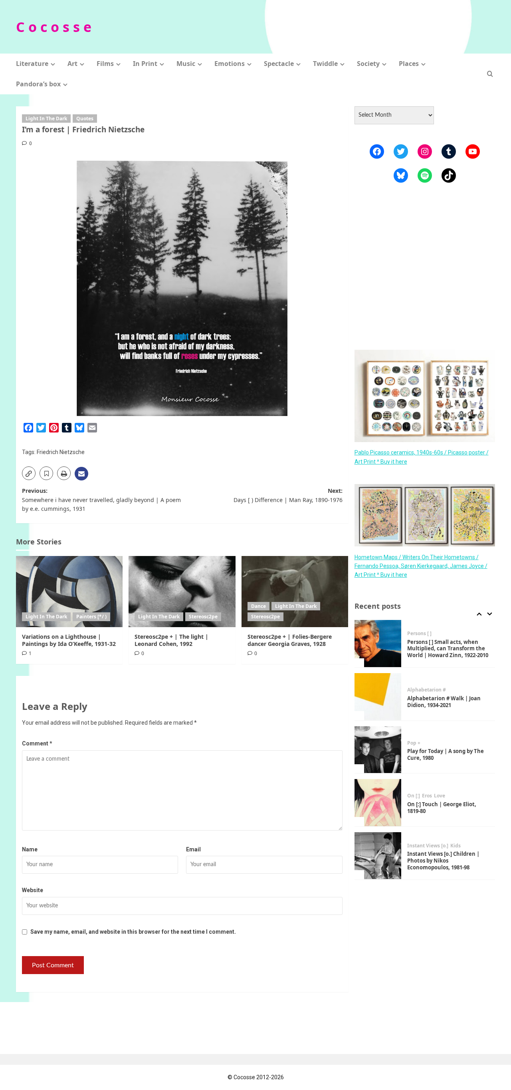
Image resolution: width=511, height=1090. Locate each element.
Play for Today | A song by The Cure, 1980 (445, 702)
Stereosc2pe (203, 616)
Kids (455, 793)
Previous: (101, 499)
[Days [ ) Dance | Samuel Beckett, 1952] (378, 855)
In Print (145, 63)
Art (72, 63)
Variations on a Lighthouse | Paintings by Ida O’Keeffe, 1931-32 (69, 640)
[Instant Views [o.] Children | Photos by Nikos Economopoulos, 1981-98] (378, 803)
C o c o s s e (53, 27)
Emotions (229, 63)
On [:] (413, 743)
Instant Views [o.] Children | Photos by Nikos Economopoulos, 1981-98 (443, 807)
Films (105, 63)
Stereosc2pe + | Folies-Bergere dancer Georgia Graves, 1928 (290, 640)
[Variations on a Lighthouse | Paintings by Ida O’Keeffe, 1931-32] (69, 591)
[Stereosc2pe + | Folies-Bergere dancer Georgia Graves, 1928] (295, 591)
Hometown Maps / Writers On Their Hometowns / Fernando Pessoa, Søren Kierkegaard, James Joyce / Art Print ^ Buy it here (421, 566)
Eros (427, 743)
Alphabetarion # (426, 637)
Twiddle (325, 63)
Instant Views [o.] (427, 793)
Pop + (413, 690)
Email (193, 849)
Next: (288, 495)
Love (439, 743)
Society (368, 63)
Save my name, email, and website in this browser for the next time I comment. (133, 932)
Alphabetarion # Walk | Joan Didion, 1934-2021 (444, 649)
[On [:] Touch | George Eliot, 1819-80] (378, 749)
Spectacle (279, 63)
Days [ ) (432, 849)
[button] (490, 74)
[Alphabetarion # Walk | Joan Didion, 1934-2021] (378, 644)
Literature (32, 63)
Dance (258, 606)
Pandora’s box (38, 84)
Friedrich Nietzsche (61, 452)
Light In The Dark (46, 118)
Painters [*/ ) (91, 616)
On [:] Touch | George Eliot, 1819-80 (441, 755)
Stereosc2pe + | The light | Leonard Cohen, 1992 (171, 640)
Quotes (84, 118)
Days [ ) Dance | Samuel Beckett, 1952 (437, 861)
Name (30, 849)
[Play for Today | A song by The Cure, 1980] (378, 697)
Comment (37, 743)
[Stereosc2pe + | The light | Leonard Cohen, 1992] (182, 591)
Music (185, 63)
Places (409, 63)
